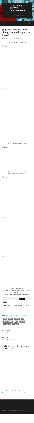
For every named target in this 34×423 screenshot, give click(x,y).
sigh (16, 321)
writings (23, 315)
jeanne (17, 319)
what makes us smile (8, 338)
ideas (10, 319)
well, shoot (6, 331)
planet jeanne (8, 321)
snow (22, 321)
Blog (7, 315)
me (23, 319)
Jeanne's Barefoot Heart (14, 315)
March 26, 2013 (7, 38)
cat (5, 319)
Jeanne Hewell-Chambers (17, 8)
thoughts (7, 324)
